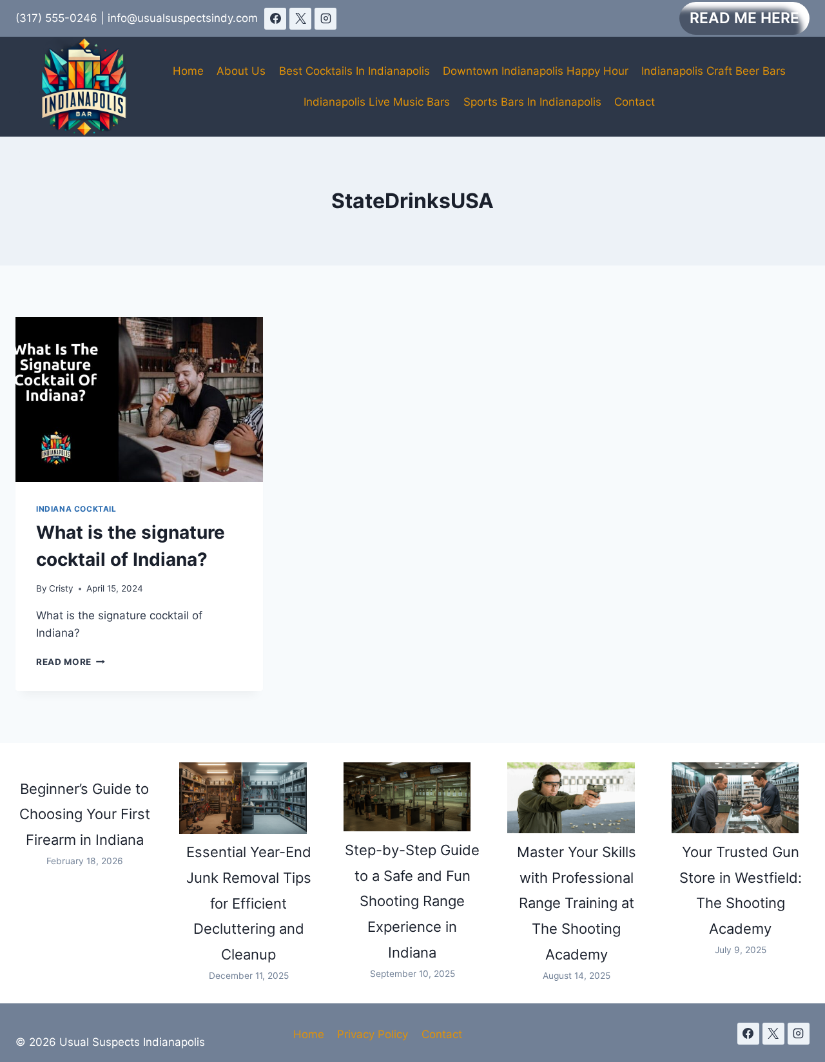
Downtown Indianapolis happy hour (535, 70)
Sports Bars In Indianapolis (532, 101)
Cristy (61, 588)
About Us (241, 70)
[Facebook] (275, 19)
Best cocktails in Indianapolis (354, 70)
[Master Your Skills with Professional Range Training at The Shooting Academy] (570, 798)
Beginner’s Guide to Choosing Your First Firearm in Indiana (84, 814)
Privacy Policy (372, 1034)
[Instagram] (325, 19)
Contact (634, 101)
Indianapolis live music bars (377, 101)
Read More (70, 662)
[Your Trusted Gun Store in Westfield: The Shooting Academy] (735, 798)
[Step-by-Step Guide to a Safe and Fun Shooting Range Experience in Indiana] (407, 797)
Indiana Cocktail (76, 509)
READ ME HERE (744, 18)
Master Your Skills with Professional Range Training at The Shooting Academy (576, 903)
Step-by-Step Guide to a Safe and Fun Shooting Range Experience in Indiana (412, 901)
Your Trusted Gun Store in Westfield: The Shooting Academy (740, 890)
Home (188, 70)
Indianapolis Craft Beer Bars (713, 70)
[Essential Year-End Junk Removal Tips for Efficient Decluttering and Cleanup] (242, 798)
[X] (300, 19)
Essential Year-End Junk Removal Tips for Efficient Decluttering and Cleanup (248, 903)
